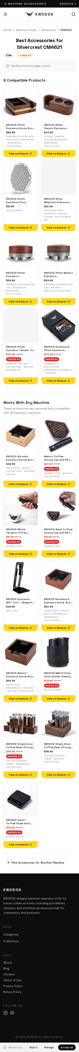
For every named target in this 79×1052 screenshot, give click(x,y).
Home (7, 30)
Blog (6, 968)
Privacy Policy (12, 986)
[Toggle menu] (5, 14)
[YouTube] (12, 1013)
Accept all (67, 1047)
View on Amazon (18, 153)
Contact (9, 974)
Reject (33, 1047)
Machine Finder (26, 30)
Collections (11, 941)
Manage (49, 1047)
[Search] (73, 14)
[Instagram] (5, 1013)
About (7, 962)
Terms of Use (12, 980)
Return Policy (12, 992)
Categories (11, 934)
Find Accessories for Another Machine (38, 862)
